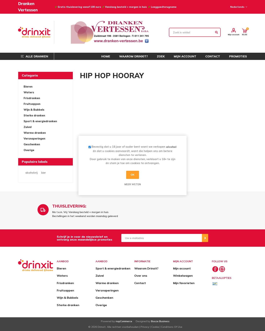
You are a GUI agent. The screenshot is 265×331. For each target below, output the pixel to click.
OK (132, 174)
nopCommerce (124, 321)
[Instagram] (222, 269)
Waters (29, 92)
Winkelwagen (183, 275)
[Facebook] (215, 269)
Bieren (28, 86)
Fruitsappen (32, 104)
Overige (29, 150)
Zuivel (28, 127)
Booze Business (160, 321)
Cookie (155, 326)
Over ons (140, 275)
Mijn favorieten (184, 283)
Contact (140, 283)
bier (43, 172)
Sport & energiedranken (40, 121)
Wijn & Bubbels (34, 109)
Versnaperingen (34, 138)
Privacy (145, 326)
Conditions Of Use (171, 326)
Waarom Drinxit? (146, 268)
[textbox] (195, 32)
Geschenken (32, 144)
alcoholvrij (31, 172)
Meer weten (132, 184)
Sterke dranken (34, 115)
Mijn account (233, 34)
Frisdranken (32, 98)
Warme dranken (35, 132)
